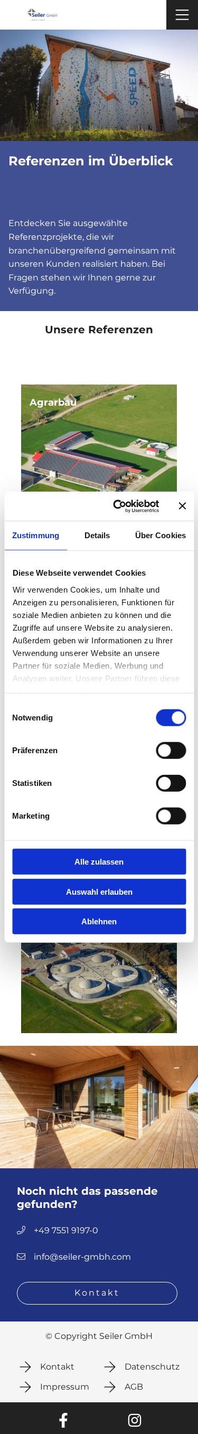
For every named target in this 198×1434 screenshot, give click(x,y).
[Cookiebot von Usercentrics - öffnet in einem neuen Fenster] (118, 506)
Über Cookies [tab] (160, 535)
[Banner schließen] (182, 506)
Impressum (64, 1387)
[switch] (171, 750)
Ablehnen (99, 921)
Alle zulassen (99, 861)
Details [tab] (97, 535)
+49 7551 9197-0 (66, 1230)
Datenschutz (152, 1367)
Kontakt (97, 1293)
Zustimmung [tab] (35, 535)
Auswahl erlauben (99, 891)
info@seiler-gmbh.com (82, 1257)
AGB (134, 1387)
